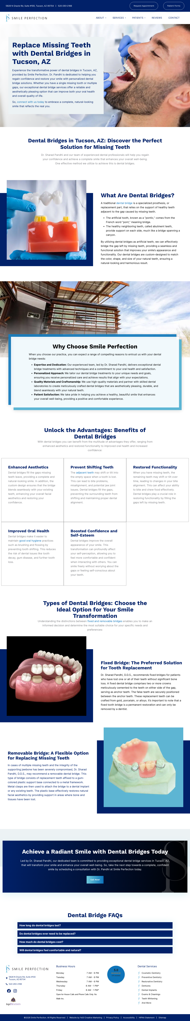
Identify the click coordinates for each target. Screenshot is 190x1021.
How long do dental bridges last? (40, 925)
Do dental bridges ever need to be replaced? (47, 933)
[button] (95, 925)
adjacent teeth (85, 472)
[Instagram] (15, 991)
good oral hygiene (30, 540)
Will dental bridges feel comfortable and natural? (50, 950)
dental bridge (124, 203)
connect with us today (30, 101)
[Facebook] (9, 991)
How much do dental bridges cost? (41, 941)
